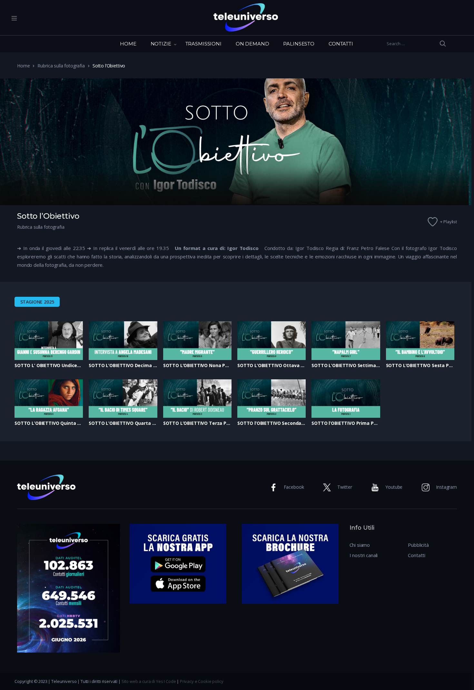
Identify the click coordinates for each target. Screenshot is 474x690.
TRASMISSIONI (203, 44)
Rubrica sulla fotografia (60, 66)
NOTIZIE (161, 44)
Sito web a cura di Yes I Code (149, 681)
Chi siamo (360, 545)
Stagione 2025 (37, 302)
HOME (128, 44)
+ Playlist (448, 222)
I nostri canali (364, 555)
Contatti (416, 555)
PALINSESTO (298, 44)
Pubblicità (418, 545)
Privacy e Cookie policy (201, 681)
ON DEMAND (252, 44)
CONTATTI (341, 44)
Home (23, 66)
